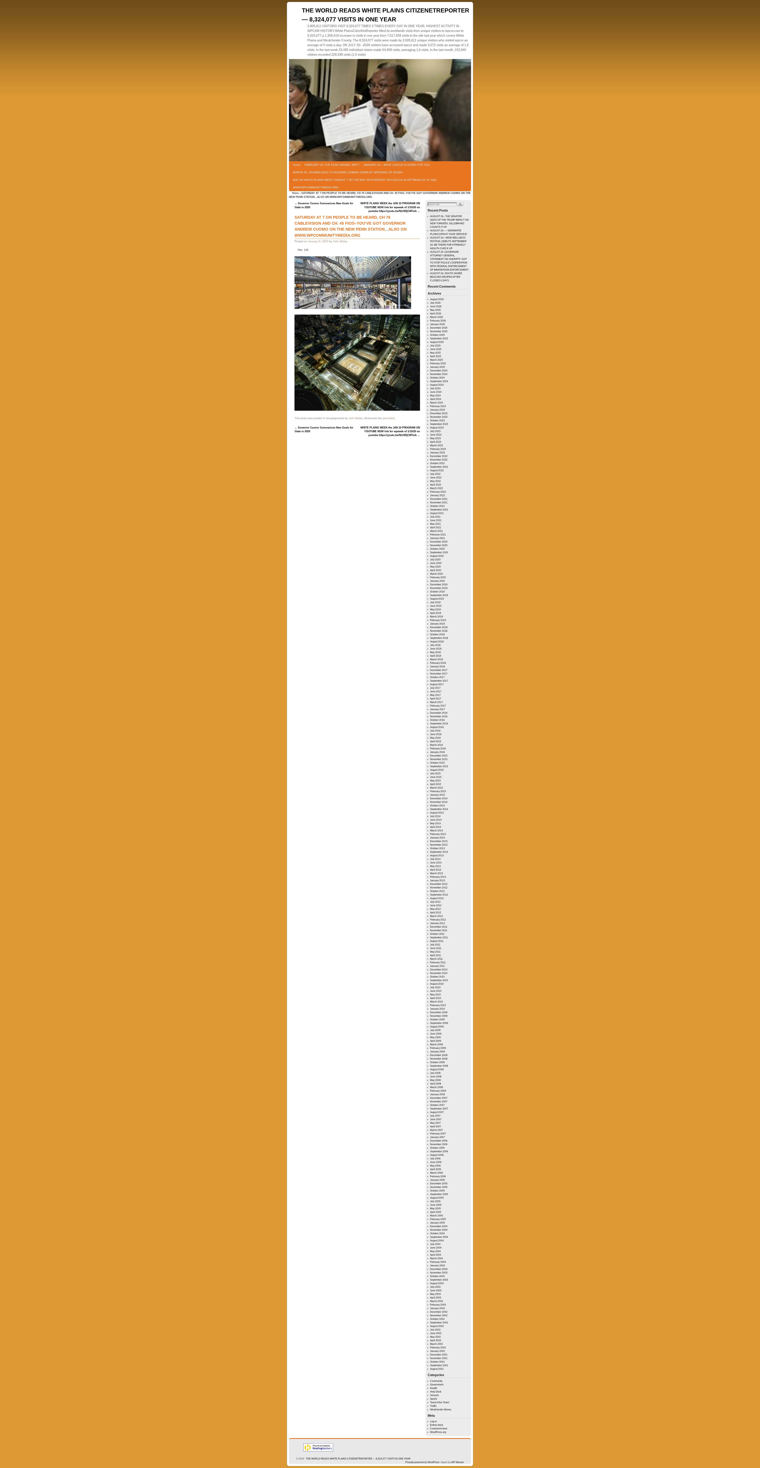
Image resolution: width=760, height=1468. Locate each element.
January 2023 (437, 452)
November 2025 (438, 331)
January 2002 (437, 1351)
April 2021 (435, 527)
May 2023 (435, 438)
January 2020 (437, 581)
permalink (389, 418)
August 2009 (437, 1026)
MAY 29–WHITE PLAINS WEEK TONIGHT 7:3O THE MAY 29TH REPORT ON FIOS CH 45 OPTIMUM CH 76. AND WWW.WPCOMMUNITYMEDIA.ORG (364, 183)
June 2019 (436, 606)
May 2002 (435, 1336)
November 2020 (438, 545)
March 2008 (436, 1087)
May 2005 (435, 1208)
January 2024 (437, 409)
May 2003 (435, 1294)
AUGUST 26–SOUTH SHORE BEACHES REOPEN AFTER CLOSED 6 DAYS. (446, 277)
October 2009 (437, 1019)
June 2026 (436, 306)
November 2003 (438, 1272)
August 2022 (437, 470)
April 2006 (435, 1169)
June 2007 (436, 1119)
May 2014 (435, 823)
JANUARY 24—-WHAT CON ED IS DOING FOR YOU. (397, 164)
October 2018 (437, 634)
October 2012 (437, 891)
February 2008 (438, 1090)
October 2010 (437, 976)
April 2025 (435, 356)
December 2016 (438, 713)
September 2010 (439, 980)
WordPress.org (438, 1432)
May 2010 (435, 994)
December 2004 (438, 1226)
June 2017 (436, 691)
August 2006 (437, 1155)
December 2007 (438, 1098)
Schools (434, 1395)
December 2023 (438, 413)
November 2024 (438, 374)
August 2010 (437, 983)
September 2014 (439, 809)
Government (436, 1384)
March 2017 (436, 702)
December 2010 (438, 969)
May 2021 (435, 524)
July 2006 (435, 1158)
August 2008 (437, 1069)
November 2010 (438, 973)
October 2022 (437, 463)
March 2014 (436, 830)
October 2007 (437, 1105)
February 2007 (438, 1133)
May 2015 (435, 780)
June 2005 (436, 1205)
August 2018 (437, 641)
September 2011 (439, 937)
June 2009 (436, 1033)
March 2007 (436, 1130)
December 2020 (438, 541)
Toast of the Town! (439, 1402)
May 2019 (435, 609)
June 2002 (436, 1333)
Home (296, 164)
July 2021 (435, 516)
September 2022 (439, 466)
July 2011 (435, 944)
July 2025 (435, 345)
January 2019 (437, 623)
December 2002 (438, 1312)
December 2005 (438, 1183)
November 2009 (438, 1016)
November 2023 (438, 417)
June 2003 (436, 1290)
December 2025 (438, 327)
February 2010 (438, 1005)
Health (433, 1388)
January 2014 (437, 837)
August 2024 (437, 384)
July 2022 (435, 474)
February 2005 (438, 1219)
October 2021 (437, 506)
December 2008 (438, 1055)
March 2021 (436, 531)
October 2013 (437, 848)
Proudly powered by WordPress (422, 1462)
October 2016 (437, 720)
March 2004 (436, 1258)
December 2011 (438, 926)
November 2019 (438, 588)
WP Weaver (457, 1462)
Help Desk (435, 1391)
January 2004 (437, 1265)
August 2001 (437, 1369)
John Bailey (340, 241)
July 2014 (435, 816)
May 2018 (435, 652)
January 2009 (437, 1051)
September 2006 (439, 1151)
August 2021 (437, 513)
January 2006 (437, 1180)
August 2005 (437, 1197)
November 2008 (438, 1058)
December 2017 (438, 670)
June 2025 (436, 349)
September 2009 (439, 1023)
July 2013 (435, 859)
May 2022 (435, 481)
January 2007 (437, 1137)
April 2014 (435, 827)
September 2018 (439, 638)
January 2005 (437, 1222)
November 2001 (438, 1358)
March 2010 (436, 1001)
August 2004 (437, 1240)
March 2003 (436, 1301)
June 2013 (436, 862)
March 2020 (436, 573)
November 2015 (438, 759)
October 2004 (437, 1233)
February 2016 (438, 748)
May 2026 (435, 310)
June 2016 (436, 734)
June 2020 (436, 563)
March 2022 (436, 488)
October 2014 (437, 805)
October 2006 (437, 1148)
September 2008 (439, 1066)
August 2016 (437, 727)
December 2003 (438, 1269)
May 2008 (435, 1080)
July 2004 (435, 1244)
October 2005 (437, 1190)
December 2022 (438, 456)
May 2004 (435, 1251)
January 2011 (437, 966)
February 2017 (438, 705)
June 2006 (436, 1162)
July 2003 (435, 1287)
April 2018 (435, 655)
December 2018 (438, 627)
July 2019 (435, 602)
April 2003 (435, 1297)
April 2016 (435, 741)
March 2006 (436, 1172)
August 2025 (437, 342)
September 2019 (439, 595)
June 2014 (436, 819)
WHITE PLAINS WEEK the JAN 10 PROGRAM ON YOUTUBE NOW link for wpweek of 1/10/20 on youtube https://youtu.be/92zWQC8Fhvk (390, 207)
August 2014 (437, 812)
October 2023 (437, 420)
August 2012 (437, 898)
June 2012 (436, 905)
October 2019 (437, 591)
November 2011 (438, 930)
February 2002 (438, 1347)
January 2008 (437, 1094)
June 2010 (436, 991)
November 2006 (438, 1144)
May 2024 (435, 395)
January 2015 (437, 795)
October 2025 (437, 335)
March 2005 (436, 1215)
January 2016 (437, 752)
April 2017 (435, 698)
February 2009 (438, 1048)
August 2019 (437, 598)
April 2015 (435, 784)
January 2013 (437, 880)
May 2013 (435, 866)
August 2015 (437, 770)
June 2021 (436, 520)
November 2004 (438, 1230)
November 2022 (438, 459)
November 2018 (438, 631)
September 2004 (439, 1237)
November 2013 (438, 844)
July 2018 (435, 645)
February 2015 (438, 791)
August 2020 (437, 556)
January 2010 (437, 1008)
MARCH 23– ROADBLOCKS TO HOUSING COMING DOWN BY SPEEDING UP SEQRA (348, 172)
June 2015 (436, 777)
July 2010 (435, 987)
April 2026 (435, 313)
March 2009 (436, 1044)
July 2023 (435, 431)
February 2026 (438, 320)
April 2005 (435, 1212)
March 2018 (436, 659)
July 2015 (435, 773)
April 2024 (435, 399)
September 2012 (439, 894)
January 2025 (437, 367)
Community (436, 1381)
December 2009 (438, 1012)
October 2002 (437, 1319)
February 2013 (438, 877)
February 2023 (438, 449)
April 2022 (435, 484)
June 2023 (436, 434)
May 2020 (435, 566)
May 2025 (435, 352)
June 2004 (436, 1247)
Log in (433, 1421)
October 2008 (437, 1062)
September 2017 (439, 680)
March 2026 (436, 317)
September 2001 (439, 1365)
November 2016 (438, 716)
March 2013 (436, 873)
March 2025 (436, 360)
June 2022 (436, 477)
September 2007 (439, 1108)
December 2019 (438, 584)
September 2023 (439, 424)
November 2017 (438, 673)
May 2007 (435, 1123)
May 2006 (435, 1165)
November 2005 (438, 1187)
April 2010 (435, 998)
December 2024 (438, 370)
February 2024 (438, 406)
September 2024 (439, 381)
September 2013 (439, 852)
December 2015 (438, 755)
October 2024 (437, 377)
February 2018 (438, 663)
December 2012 (438, 884)
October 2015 (437, 762)
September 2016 (439, 723)
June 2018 (436, 648)
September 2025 (439, 338)
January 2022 (437, 495)
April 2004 (435, 1254)
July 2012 (435, 901)
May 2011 (435, 951)
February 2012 (438, 919)
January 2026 (437, 324)
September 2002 (439, 1322)
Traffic (433, 1406)
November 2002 (438, 1315)
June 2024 (436, 392)
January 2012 (437, 923)
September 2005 (439, 1194)
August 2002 (437, 1326)
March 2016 (436, 745)
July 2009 (435, 1030)
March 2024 (436, 402)
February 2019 (438, 620)
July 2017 (435, 688)
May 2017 (435, 695)
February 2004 (438, 1262)
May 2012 (435, 909)
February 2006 (438, 1176)
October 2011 (437, 934)
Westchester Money (440, 1409)
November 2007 (438, 1101)
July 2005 (435, 1201)
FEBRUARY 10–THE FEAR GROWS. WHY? (331, 164)
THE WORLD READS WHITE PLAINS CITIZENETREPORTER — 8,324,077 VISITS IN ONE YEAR (358, 1458)
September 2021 (439, 509)
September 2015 (439, 766)
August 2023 (437, 427)
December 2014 (438, 798)
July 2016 (435, 730)
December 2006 (438, 1140)
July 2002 (435, 1329)
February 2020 (438, 577)
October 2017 (437, 677)
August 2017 (437, 684)
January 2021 (437, 538)
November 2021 (438, 502)
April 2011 (435, 955)
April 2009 (435, 1041)
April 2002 (435, 1340)
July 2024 (435, 388)
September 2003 (439, 1279)
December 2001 (438, 1354)
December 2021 (438, 499)
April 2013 (435, 869)
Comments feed (438, 1428)
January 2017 (437, 709)
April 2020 (435, 570)
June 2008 (436, 1076)
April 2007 (435, 1126)
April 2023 (435, 442)
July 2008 (435, 1073)
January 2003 (437, 1308)
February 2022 (438, 491)
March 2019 (436, 616)
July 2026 (435, 302)
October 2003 (437, 1276)
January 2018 (437, 666)
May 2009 (435, 1037)
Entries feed (436, 1425)
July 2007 (435, 1115)
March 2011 (436, 959)
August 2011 (437, 941)
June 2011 (435, 948)
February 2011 (438, 962)
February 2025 (438, 363)
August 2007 (437, 1112)
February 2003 (438, 1304)
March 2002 (436, 1344)
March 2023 (436, 445)
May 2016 (435, 737)
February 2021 (438, 534)
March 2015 (436, 787)
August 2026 (437, 299)
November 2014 (438, 802)
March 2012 (436, 916)
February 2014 (438, 834)
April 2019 (435, 613)
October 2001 (437, 1361)
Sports (433, 1398)
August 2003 (437, 1283)
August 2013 (437, 855)
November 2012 (438, 887)
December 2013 (438, 841)
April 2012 (435, 912)
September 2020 (439, 552)
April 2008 (435, 1083)
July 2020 (435, 559)
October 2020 (437, 549)
